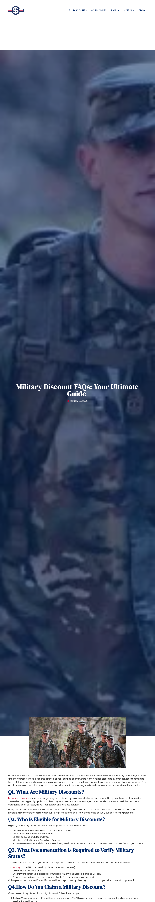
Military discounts (17, 798)
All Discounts (78, 10)
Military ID (18, 867)
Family (115, 10)
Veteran (129, 10)
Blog (142, 10)
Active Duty (99, 10)
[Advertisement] (77, 33)
